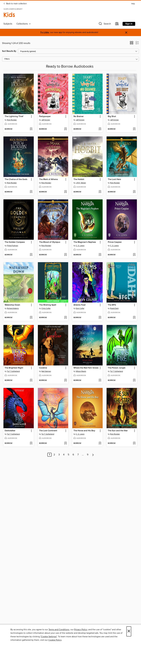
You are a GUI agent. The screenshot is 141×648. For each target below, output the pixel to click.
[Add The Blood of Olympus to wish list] (65, 255)
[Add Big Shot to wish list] (134, 129)
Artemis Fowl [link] (80, 305)
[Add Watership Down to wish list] (31, 317)
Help (133, 4)
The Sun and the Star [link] (118, 430)
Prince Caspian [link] (115, 242)
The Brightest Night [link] (14, 368)
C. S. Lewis (80, 246)
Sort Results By (9, 51)
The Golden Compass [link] (15, 242)
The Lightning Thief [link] (14, 116)
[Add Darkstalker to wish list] (31, 443)
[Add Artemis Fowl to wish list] (100, 317)
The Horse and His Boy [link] (84, 430)
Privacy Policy (80, 629)
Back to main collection (16, 3)
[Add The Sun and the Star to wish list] (134, 443)
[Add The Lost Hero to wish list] (134, 192)
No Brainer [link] (79, 116)
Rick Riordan (12, 120)
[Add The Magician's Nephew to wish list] (100, 255)
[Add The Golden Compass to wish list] (31, 255)
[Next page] (93, 454)
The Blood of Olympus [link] (49, 242)
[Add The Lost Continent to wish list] (65, 443)
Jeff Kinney (45, 120)
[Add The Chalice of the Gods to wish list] (31, 192)
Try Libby (44, 32)
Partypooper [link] (45, 116)
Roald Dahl (114, 308)
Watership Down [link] (12, 305)
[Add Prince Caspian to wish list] (134, 255)
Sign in (128, 23)
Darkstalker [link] (10, 430)
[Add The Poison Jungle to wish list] (134, 380)
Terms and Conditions (58, 629)
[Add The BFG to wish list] (134, 317)
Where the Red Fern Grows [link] (86, 368)
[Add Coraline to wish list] (65, 380)
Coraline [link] (43, 368)
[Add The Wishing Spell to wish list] (65, 317)
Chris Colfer (46, 308)
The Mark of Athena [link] (48, 179)
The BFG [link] (112, 305)
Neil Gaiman (46, 371)
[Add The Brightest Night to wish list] (31, 380)
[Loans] (117, 24)
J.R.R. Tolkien (81, 183)
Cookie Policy (54, 640)
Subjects (7, 23)
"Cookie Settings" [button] (48, 636)
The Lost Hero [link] (114, 179)
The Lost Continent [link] (48, 430)
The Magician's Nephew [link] (85, 242)
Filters (7, 59)
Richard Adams (13, 308)
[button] (104, 24)
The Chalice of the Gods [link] (16, 179)
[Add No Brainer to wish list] (100, 129)
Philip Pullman (12, 246)
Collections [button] (22, 23)
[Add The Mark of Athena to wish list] (65, 192)
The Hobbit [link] (79, 179)
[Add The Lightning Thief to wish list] (31, 129)
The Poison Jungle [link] (116, 368)
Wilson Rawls (81, 371)
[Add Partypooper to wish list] (65, 129)
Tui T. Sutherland (13, 371)
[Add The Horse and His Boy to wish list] (100, 443)
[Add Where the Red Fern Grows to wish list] (100, 380)
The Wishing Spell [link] (47, 305)
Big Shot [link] (112, 116)
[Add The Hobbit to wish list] (100, 192)
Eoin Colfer (80, 308)
